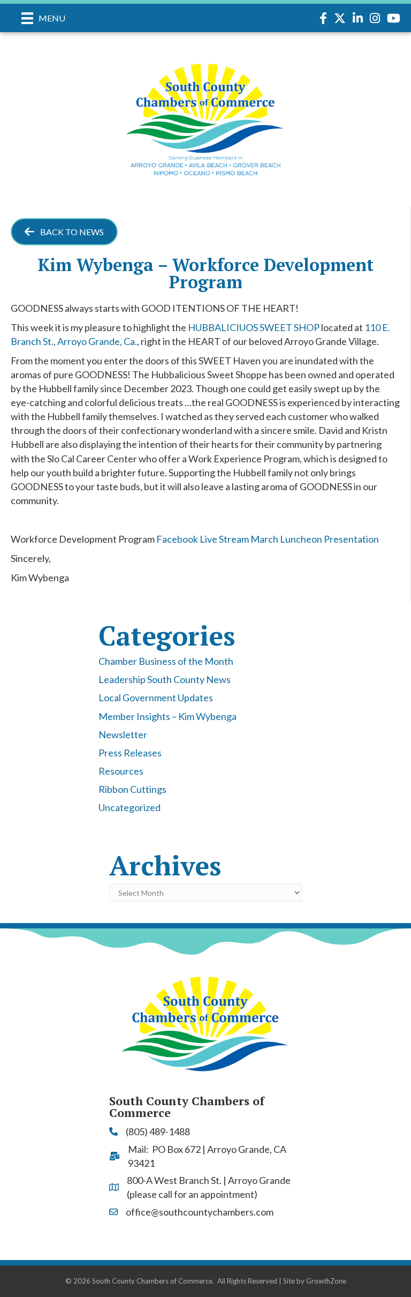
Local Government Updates (155, 697)
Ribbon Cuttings (132, 789)
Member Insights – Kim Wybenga (167, 716)
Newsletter (122, 734)
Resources (120, 771)
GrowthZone (326, 1281)
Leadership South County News (164, 679)
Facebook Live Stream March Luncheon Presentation (267, 539)
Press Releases (130, 753)
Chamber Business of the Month (165, 661)
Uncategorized (129, 807)
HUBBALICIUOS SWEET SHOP (253, 327)
